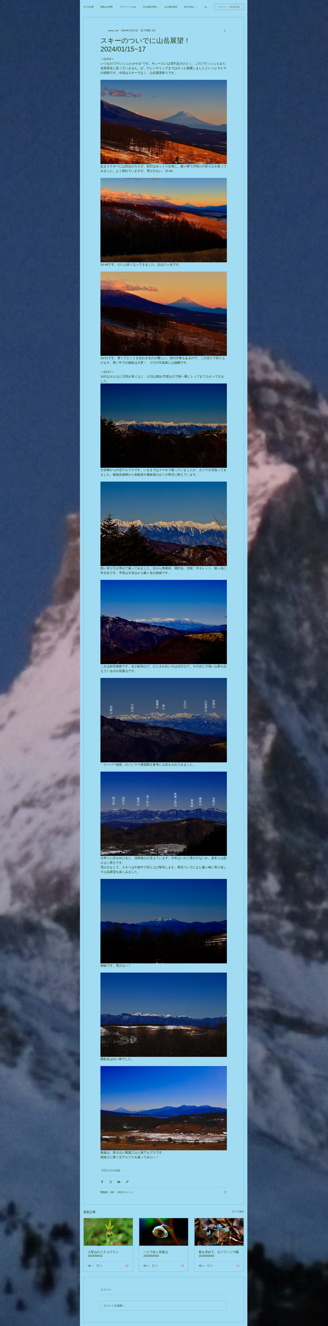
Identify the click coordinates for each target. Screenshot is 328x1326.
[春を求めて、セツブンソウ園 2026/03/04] (219, 1232)
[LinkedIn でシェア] (118, 1181)
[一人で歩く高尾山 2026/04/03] (163, 1232)
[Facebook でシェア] (102, 1181)
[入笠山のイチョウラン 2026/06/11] (108, 1232)
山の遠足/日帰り (150, 7)
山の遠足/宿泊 (171, 7)
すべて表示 (238, 1211)
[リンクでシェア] (127, 1181)
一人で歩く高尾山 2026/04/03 (157, 1253)
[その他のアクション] (225, 30)
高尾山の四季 (106, 7)
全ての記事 (88, 7)
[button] (205, 6)
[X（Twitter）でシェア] (110, 1181)
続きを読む (189, 7)
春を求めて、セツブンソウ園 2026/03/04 (219, 1253)
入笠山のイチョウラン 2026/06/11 (105, 1253)
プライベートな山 (128, 7)
